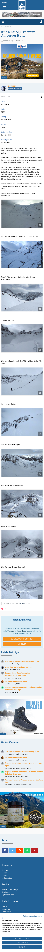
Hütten (4, 875)
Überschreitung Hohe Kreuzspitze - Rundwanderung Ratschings (18, 674)
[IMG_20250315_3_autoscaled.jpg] (22, 338)
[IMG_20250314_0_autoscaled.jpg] (22, 214)
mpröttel (7, 684)
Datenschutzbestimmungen (32, 916)
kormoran (6, 41)
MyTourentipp (7, 878)
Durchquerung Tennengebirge (16, 681)
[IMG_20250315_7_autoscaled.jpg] (22, 503)
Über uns (5, 870)
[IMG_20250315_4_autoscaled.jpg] (22, 381)
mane (6, 669)
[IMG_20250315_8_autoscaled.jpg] (22, 544)
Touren (4, 873)
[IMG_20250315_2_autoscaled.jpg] (22, 297)
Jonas (6, 692)
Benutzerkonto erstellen (22, 639)
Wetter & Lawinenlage (10, 890)
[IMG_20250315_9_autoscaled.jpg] (22, 585)
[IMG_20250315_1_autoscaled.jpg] (22, 254)
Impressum (6, 909)
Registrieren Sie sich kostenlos (18, 631)
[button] (3, 22)
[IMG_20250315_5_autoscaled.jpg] (22, 422)
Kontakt (4, 906)
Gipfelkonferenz (8, 895)
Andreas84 (8, 664)
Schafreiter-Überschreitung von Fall (18, 667)
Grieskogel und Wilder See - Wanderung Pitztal (22, 661)
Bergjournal (6, 892)
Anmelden (22, 644)
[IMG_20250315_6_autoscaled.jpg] (22, 463)
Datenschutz (6, 911)
